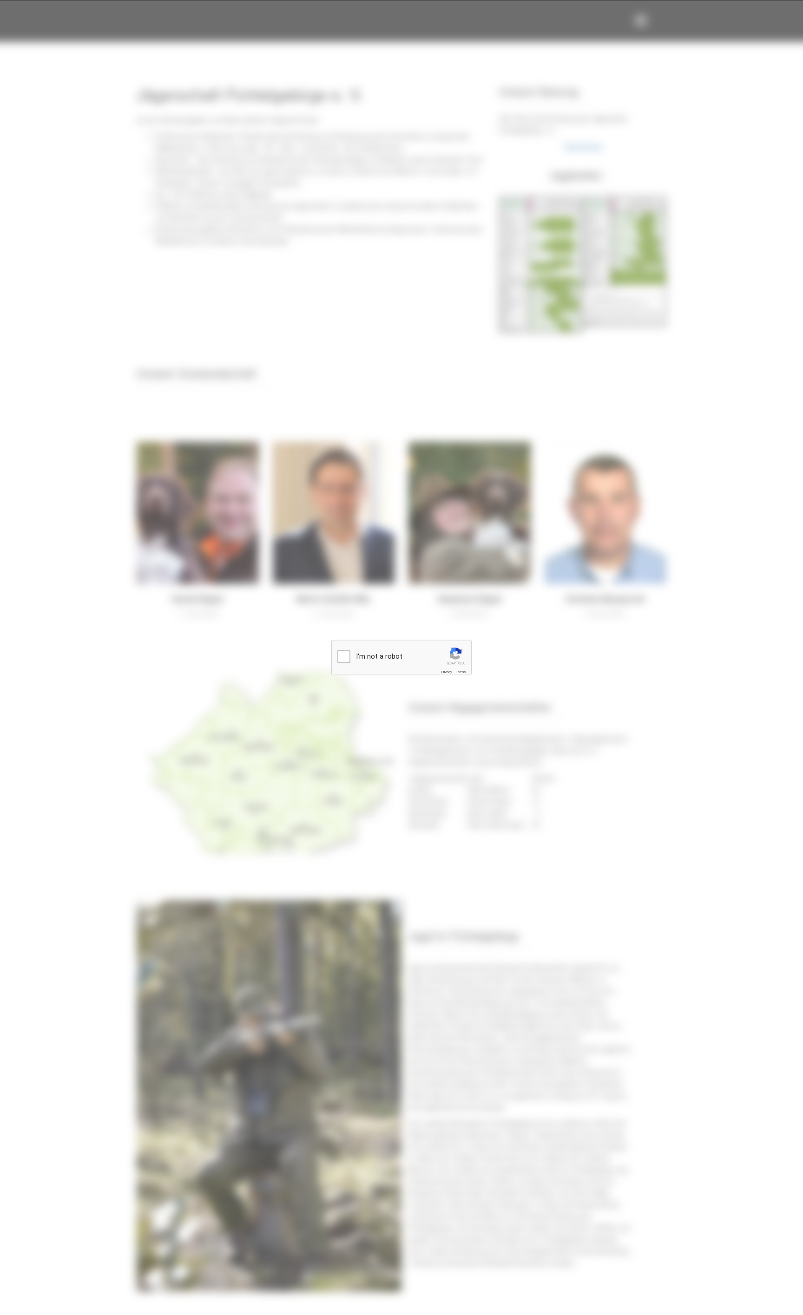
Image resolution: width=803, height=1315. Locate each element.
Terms (460, 672)
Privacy (446, 672)
